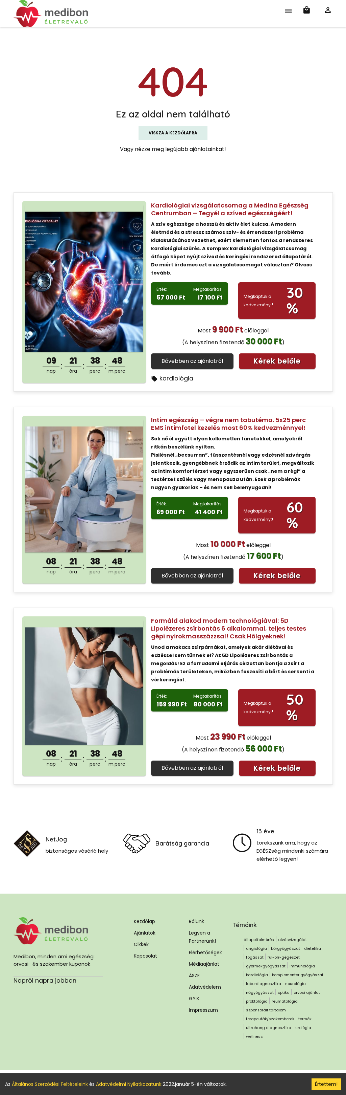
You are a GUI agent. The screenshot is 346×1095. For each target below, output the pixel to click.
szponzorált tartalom (266, 1010)
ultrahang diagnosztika (268, 1027)
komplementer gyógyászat (297, 975)
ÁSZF (194, 975)
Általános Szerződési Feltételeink (50, 1084)
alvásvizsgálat (292, 939)
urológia (303, 1027)
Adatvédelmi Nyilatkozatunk (129, 1084)
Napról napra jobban (45, 980)
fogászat (255, 957)
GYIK (194, 998)
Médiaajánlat (204, 964)
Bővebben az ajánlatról (192, 361)
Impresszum (203, 1010)
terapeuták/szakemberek (270, 1019)
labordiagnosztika (263, 983)
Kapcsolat (145, 955)
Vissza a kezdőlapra (173, 133)
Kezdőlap (144, 921)
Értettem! (326, 1084)
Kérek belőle (277, 361)
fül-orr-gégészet (284, 957)
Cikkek (141, 944)
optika (284, 992)
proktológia (257, 1001)
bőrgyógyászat (285, 948)
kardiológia (176, 378)
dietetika (312, 948)
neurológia (295, 983)
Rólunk (196, 921)
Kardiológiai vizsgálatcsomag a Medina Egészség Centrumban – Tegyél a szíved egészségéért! (229, 209)
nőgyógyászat (260, 992)
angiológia (256, 948)
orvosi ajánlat (307, 992)
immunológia (302, 966)
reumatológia (285, 1001)
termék (305, 1019)
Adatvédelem (205, 987)
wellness (254, 1036)
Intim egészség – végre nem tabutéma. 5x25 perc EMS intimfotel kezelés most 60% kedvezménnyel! (228, 424)
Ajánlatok (144, 932)
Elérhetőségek (205, 952)
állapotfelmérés (259, 939)
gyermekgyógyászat (266, 966)
